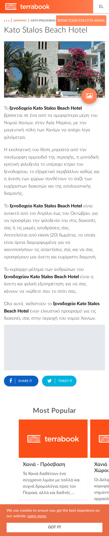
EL (101, 6)
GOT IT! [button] (54, 527)
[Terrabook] (27, 9)
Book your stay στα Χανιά (81, 20)
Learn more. (37, 516)
